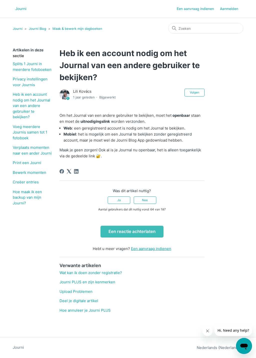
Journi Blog (37, 29)
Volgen (194, 92)
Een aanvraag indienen (195, 9)
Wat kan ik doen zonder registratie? (91, 272)
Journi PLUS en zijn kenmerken (87, 282)
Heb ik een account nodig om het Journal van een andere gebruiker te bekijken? (31, 105)
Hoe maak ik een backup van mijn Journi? (27, 197)
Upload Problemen (76, 291)
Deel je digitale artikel (79, 300)
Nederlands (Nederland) (218, 347)
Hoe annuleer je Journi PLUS (85, 310)
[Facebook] (62, 171)
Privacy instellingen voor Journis (30, 82)
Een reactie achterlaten (132, 231)
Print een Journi (27, 162)
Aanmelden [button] (229, 9)
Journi (17, 29)
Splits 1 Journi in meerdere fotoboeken (32, 66)
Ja (119, 200)
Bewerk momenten (29, 172)
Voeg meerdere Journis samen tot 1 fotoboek (30, 132)
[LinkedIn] (76, 171)
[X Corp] (69, 171)
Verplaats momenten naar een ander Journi (32, 150)
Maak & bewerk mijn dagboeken (77, 29)
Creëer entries (26, 182)
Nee (145, 200)
